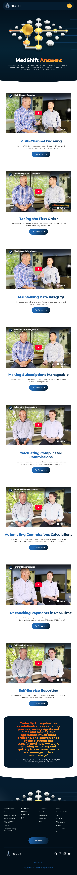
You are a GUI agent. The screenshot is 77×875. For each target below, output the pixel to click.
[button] (69, 6)
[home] (14, 6)
